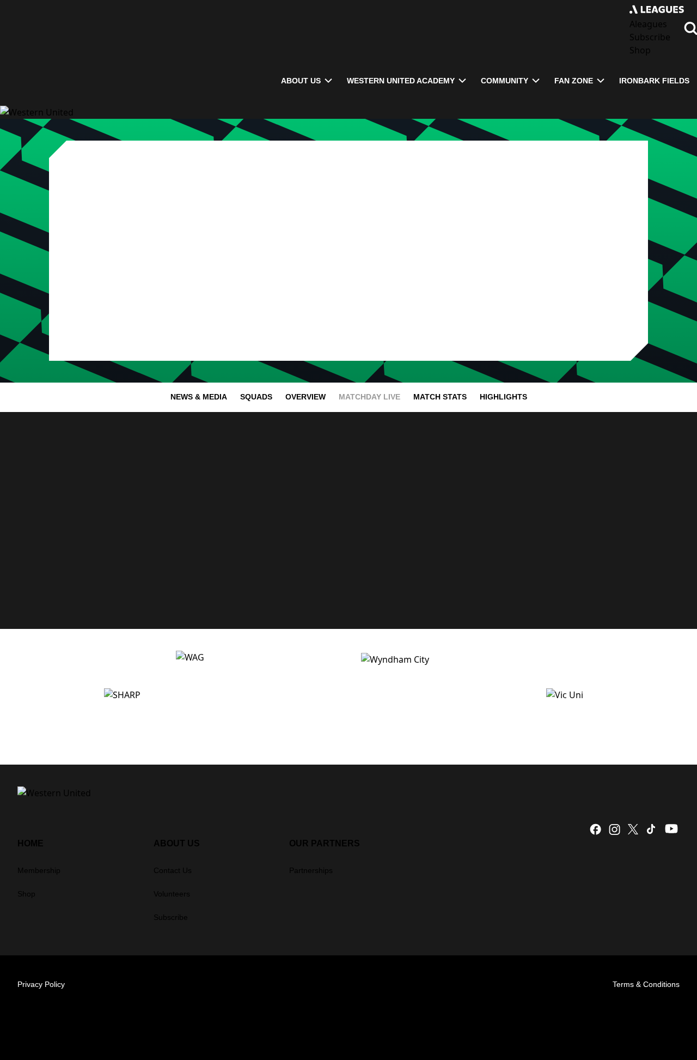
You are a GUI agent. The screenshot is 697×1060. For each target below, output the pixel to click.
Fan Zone (573, 80)
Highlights (503, 396)
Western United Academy (401, 80)
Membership (38, 870)
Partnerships (311, 870)
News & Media (198, 396)
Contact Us (173, 870)
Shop (26, 893)
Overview (305, 396)
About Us (301, 80)
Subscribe (171, 917)
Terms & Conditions (646, 984)
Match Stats (440, 396)
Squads (256, 396)
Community (504, 80)
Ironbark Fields (654, 80)
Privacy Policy (41, 984)
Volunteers (172, 893)
